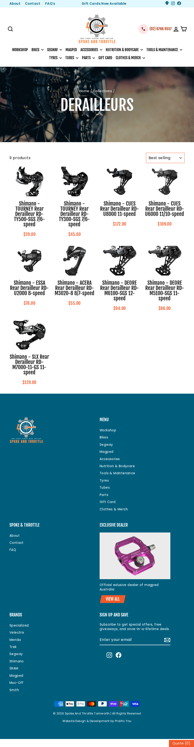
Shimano (16, 661)
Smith (14, 690)
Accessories (89, 49)
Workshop (20, 49)
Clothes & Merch (128, 57)
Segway (52, 49)
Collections (102, 91)
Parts (86, 57)
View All (113, 599)
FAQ (12, 550)
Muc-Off (16, 683)
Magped (71, 49)
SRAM (13, 668)
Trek (13, 647)
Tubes (70, 57)
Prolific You (123, 721)
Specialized (19, 625)
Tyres (53, 57)
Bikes (35, 49)
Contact (32, 3)
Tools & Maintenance (162, 49)
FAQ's (50, 3)
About (14, 3)
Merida (15, 640)
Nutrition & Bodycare (122, 49)
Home (84, 91)
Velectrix (16, 632)
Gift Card (105, 57)
